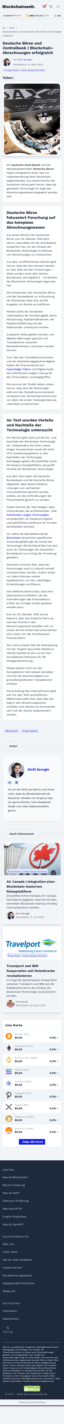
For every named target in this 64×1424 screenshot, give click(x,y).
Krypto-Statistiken (14, 1216)
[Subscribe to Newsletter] (44, 6)
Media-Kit (9, 1291)
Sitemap (8, 1331)
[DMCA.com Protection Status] (32, 1389)
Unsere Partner (12, 1267)
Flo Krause (22, 1001)
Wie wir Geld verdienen (17, 1259)
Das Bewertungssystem (17, 1275)
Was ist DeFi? (11, 1193)
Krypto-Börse (29, 731)
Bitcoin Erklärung (14, 1185)
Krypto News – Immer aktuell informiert (25, 70)
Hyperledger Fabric (19, 369)
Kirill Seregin (38, 769)
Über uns (8, 1244)
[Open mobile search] (50, 6)
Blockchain (14, 537)
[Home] (4, 28)
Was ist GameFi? (13, 1224)
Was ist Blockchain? (15, 1177)
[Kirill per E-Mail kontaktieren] (9, 783)
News (11, 28)
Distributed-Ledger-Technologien (28, 514)
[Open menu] (58, 6)
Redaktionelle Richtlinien (19, 1283)
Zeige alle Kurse (32, 1141)
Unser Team (10, 1251)
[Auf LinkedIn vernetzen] (16, 782)
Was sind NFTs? (12, 1208)
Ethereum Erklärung (16, 1200)
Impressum (10, 1310)
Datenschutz (11, 1318)
